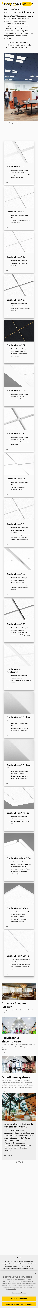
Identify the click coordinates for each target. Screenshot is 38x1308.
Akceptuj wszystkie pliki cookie (19, 1304)
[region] (19, 1289)
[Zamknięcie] (35, 1273)
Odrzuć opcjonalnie (19, 1298)
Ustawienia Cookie (19, 1293)
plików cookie (11, 1289)
